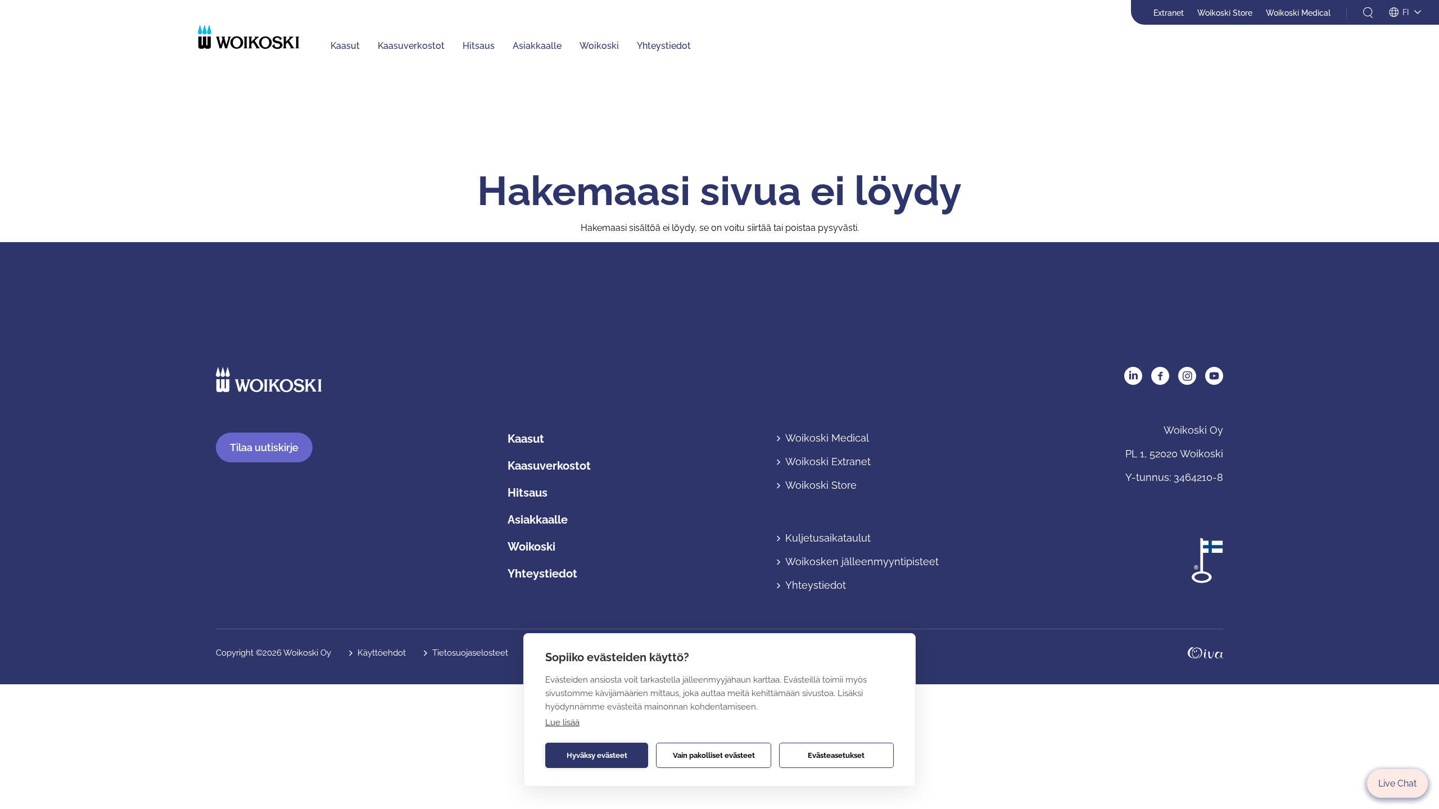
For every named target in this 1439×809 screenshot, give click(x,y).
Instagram (1187, 376)
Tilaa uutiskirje (264, 447)
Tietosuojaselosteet (470, 653)
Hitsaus (479, 45)
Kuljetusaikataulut (828, 538)
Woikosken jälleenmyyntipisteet (862, 561)
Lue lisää (562, 722)
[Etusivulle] (248, 37)
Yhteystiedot (664, 45)
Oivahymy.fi (1205, 653)
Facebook (1160, 376)
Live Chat (1397, 783)
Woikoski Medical (1298, 12)
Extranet (1168, 12)
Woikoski (599, 45)
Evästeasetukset (836, 755)
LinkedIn (1133, 376)
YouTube (1214, 376)
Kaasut (345, 45)
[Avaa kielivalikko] (1405, 13)
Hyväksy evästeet (597, 755)
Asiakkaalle (537, 45)
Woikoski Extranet (828, 461)
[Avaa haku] (1368, 12)
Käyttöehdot (382, 653)
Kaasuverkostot (411, 45)
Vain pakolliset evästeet (714, 755)
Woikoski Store (1224, 12)
